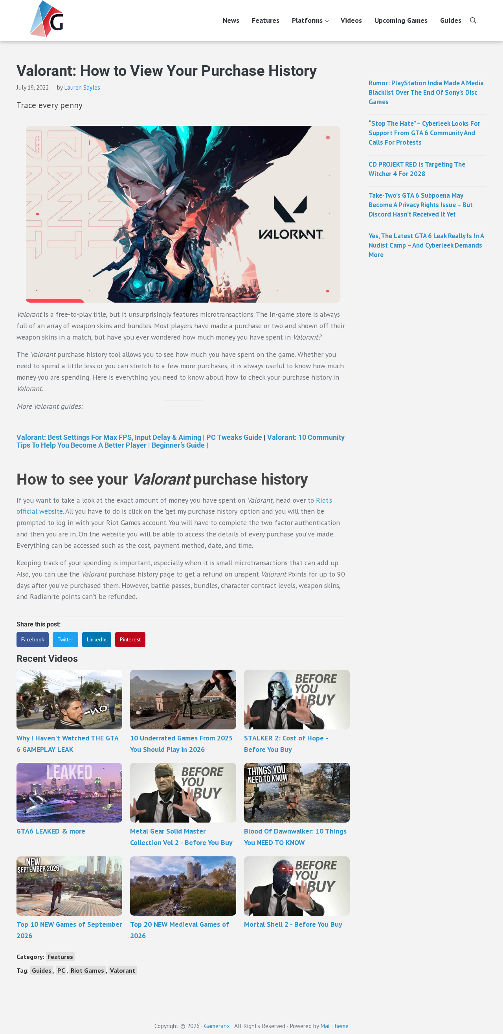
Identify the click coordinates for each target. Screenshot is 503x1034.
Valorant (122, 970)
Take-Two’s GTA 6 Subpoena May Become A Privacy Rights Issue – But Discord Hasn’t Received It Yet (421, 205)
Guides (41, 970)
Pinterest (130, 639)
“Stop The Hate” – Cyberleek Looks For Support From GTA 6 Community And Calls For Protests (424, 133)
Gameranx (217, 1026)
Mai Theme (334, 1026)
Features (60, 957)
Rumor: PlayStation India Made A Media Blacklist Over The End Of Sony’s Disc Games (426, 92)
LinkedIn (96, 639)
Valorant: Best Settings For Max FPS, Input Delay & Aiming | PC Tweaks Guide (139, 437)
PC (61, 970)
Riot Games (87, 970)
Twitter (65, 639)
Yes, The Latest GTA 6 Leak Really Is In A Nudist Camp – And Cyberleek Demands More (426, 245)
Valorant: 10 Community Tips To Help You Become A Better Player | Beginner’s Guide (181, 441)
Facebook (32, 639)
